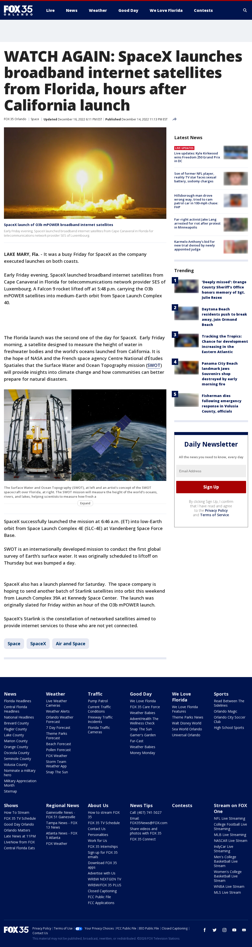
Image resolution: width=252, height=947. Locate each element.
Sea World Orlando (187, 729)
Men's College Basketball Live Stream (226, 861)
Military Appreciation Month (20, 783)
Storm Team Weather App (56, 763)
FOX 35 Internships (103, 846)
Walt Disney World (186, 723)
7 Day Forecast (58, 727)
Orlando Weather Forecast (59, 719)
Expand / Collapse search (245, 10)
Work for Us (97, 840)
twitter (215, 930)
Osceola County (16, 752)
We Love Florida (143, 701)
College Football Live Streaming (230, 826)
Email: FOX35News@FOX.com (148, 820)
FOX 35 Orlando (15, 119)
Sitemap (10, 791)
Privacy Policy (216, 510)
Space (35, 119)
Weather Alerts (58, 711)
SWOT (153, 365)
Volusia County (16, 764)
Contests (182, 805)
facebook (205, 930)
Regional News (62, 805)
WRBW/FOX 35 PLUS (104, 885)
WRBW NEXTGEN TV (104, 879)
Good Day (141, 694)
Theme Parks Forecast (56, 735)
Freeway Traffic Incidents (100, 719)
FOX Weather (56, 755)
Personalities (98, 834)
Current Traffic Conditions (99, 709)
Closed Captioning (102, 891)
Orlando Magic (225, 711)
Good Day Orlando (19, 824)
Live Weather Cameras (56, 703)
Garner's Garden (143, 735)
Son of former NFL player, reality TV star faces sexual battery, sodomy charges (195, 177)
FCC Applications (101, 902)
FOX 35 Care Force (145, 706)
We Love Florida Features (185, 709)
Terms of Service (214, 514)
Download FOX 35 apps (102, 865)
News (10, 694)
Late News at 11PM (20, 836)
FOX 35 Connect (143, 839)
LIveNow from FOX (19, 842)
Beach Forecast (58, 743)
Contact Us (97, 828)
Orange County (16, 746)
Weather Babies (142, 712)
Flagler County (15, 729)
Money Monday (142, 752)
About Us (98, 805)
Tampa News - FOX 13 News (61, 825)
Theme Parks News (187, 717)
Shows (11, 805)
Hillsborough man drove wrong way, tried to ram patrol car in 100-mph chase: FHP (196, 201)
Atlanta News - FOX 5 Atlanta (61, 835)
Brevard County (16, 723)
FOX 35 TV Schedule (20, 818)
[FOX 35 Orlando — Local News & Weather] (20, 10)
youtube (234, 930)
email (244, 930)
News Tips (141, 805)
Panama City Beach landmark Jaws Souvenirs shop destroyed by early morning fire (220, 373)
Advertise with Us (101, 873)
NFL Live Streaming (229, 818)
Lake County (14, 735)
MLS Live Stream (227, 892)
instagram (224, 930)
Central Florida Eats (19, 848)
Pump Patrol (98, 701)
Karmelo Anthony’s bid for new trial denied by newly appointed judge (194, 245)
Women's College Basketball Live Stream (228, 876)
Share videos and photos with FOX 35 (145, 830)
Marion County (16, 741)
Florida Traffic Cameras (99, 729)
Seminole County (17, 758)
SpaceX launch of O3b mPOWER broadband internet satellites (58, 224)
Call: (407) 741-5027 (145, 812)
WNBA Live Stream (229, 886)
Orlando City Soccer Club (229, 719)
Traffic (95, 694)
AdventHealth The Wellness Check (144, 720)
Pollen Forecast (58, 749)
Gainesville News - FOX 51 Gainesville (60, 814)
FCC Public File (99, 896)
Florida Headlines (17, 701)
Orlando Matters (17, 830)
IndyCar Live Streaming (223, 848)
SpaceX (38, 643)
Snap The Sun (57, 772)
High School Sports (229, 727)
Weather (55, 694)
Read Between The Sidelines (229, 703)
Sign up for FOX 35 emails (103, 854)
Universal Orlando (186, 735)
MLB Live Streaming (230, 834)
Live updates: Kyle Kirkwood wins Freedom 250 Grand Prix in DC (197, 157)
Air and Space (70, 643)
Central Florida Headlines (15, 709)
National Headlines (19, 717)
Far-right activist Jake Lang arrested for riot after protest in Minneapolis (197, 223)
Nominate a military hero (19, 772)
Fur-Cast (136, 741)
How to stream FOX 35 (104, 814)
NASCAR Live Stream (230, 840)
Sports (221, 694)
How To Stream (16, 812)
